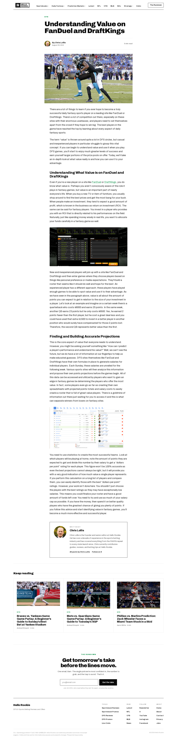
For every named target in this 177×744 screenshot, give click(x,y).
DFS (46, 17)
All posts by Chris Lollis (80, 552)
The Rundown (156, 5)
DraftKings (110, 182)
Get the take (108, 682)
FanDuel (96, 182)
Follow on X (97, 552)
